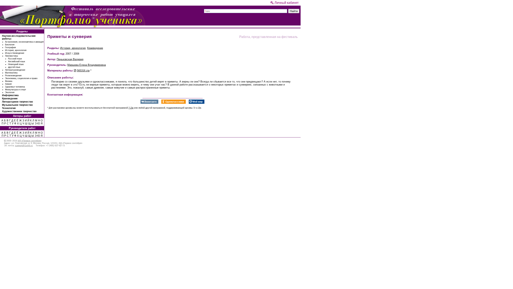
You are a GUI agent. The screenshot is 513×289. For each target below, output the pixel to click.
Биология (9, 44)
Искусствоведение (14, 53)
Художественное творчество (19, 111)
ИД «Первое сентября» (29, 140)
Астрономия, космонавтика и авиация (24, 42)
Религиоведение (13, 75)
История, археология (15, 50)
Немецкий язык (16, 64)
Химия (8, 84)
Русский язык (15, 58)
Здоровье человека (15, 86)
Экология (9, 92)
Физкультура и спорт (15, 89)
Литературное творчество (17, 101)
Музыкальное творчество (17, 105)
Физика (8, 81)
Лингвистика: (11, 56)
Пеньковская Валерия (70, 59)
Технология (9, 108)
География (10, 47)
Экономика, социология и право (21, 78)
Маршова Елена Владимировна (86, 64)
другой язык (14, 67)
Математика (11, 72)
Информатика (10, 95)
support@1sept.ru (24, 145)
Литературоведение (15, 70)
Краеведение (10, 98)
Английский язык (16, 61)
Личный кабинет (286, 2)
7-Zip (130, 108)
